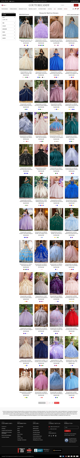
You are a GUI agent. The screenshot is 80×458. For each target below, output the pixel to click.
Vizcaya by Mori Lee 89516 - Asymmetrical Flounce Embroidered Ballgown (41, 169)
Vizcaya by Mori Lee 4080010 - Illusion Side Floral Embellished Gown (56, 393)
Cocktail (50, 8)
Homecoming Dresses (37, 436)
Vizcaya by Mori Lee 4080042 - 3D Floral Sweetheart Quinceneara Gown (26, 393)
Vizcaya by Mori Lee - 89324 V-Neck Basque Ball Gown (26, 265)
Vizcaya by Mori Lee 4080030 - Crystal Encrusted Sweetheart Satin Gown (41, 329)
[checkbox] (9, 19)
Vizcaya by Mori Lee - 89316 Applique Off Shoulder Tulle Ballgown (26, 73)
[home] (39, 5)
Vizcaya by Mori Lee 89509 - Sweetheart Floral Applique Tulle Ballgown (71, 73)
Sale (55, 8)
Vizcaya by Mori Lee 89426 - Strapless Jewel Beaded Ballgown (26, 233)
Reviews (65, 8)
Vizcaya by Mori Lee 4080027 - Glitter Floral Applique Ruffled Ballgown (56, 297)
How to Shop (20, 434)
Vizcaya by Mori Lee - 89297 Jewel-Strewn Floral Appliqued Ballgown (41, 297)
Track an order (20, 426)
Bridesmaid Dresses (37, 438)
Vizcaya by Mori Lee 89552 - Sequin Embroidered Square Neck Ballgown (26, 361)
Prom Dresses (5, 8)
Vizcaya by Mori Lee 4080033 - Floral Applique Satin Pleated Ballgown (26, 137)
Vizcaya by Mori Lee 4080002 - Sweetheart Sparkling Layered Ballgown (56, 41)
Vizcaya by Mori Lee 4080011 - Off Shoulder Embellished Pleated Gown (56, 169)
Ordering (3, 428)
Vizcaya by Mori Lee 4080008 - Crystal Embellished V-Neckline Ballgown (71, 169)
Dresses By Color (23, 8)
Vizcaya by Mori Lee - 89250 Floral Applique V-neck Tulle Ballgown (71, 361)
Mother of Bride (42, 8)
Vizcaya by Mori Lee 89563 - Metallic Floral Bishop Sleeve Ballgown (71, 137)
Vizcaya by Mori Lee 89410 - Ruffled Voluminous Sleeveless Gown (41, 41)
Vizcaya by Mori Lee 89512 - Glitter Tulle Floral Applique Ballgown (41, 137)
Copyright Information (21, 440)
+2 (44, 77)
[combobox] (69, 5)
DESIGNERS (60, 8)
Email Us (12, 1)
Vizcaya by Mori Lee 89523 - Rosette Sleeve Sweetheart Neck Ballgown (56, 73)
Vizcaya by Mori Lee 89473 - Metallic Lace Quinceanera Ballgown (56, 233)
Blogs (18, 430)
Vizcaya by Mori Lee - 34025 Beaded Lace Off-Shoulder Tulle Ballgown (56, 361)
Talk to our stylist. (42, 1)
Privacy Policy (20, 438)
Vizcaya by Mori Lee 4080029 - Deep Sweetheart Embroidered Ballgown (41, 393)
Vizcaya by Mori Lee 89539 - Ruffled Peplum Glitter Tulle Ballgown (56, 105)
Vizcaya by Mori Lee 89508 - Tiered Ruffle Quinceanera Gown (71, 297)
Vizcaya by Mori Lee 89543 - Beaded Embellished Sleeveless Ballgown (26, 201)
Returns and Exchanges (6, 435)
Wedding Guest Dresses (38, 440)
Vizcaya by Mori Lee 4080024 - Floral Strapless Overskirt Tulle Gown (56, 329)
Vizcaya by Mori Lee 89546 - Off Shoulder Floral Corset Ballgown (41, 361)
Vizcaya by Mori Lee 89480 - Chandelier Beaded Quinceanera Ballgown (26, 105)
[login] (73, 9)
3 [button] (52, 402)
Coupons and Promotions (7, 430)
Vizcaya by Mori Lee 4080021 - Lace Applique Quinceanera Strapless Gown (41, 265)
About (18, 428)
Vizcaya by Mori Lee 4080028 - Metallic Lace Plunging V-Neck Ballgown (41, 233)
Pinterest (5, 1)
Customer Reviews (5, 437)
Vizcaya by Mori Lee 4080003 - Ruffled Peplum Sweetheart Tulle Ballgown (71, 105)
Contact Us (4, 426)
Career (18, 432)
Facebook (2, 1)
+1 (29, 77)
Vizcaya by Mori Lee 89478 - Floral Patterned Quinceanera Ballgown (71, 41)
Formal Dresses (13, 8)
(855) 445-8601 (75, 1)
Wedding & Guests (33, 8)
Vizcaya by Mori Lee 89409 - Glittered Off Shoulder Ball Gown (71, 233)
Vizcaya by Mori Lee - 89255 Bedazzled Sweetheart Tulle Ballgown (41, 201)
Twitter (3, 1)
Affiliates (19, 436)
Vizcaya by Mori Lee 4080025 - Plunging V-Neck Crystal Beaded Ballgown (71, 265)
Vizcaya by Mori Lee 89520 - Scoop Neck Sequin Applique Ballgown (26, 297)
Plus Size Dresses (36, 432)
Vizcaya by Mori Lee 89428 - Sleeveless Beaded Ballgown (71, 201)
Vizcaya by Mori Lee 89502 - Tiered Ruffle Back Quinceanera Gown (56, 201)
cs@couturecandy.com (54, 426)
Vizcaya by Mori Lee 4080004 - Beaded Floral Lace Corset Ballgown (56, 265)
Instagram (7, 1)
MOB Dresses (35, 428)
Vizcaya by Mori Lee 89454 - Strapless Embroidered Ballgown (26, 329)
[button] (41, 403)
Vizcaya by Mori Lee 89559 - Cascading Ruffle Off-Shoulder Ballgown (71, 329)
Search (76, 5)
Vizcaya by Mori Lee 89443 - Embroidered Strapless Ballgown (41, 105)
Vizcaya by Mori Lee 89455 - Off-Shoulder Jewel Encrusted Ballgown (26, 41)
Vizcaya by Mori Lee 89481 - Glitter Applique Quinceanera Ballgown (41, 73)
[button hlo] (24, 45)
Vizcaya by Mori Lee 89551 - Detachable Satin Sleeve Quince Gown (71, 393)
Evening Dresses (36, 434)
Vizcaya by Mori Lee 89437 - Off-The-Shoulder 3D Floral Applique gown (56, 137)
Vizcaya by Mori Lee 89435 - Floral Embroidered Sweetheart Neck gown (26, 169)
